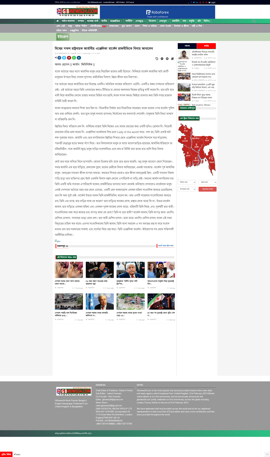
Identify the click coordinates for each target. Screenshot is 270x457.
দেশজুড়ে (139, 21)
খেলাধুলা (163, 21)
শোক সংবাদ (165, 26)
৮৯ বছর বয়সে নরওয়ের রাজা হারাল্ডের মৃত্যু (96, 282)
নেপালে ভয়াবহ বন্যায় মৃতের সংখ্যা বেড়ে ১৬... (129, 314)
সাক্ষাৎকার (113, 26)
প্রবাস (137, 26)
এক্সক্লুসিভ (74, 30)
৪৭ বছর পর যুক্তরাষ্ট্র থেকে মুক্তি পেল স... (161, 314)
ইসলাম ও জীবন (181, 26)
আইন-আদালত (68, 21)
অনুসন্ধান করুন (207, 189)
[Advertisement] (115, 350)
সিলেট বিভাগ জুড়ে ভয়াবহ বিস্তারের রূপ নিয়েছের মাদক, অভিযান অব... (202, 98)
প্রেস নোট (60, 26)
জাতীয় (104, 21)
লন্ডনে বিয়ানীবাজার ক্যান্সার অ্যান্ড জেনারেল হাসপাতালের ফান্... (203, 75)
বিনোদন (152, 21)
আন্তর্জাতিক (115, 21)
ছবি (199, 21)
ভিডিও (207, 21)
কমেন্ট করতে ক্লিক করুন (166, 246)
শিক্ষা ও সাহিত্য (150, 26)
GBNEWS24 (62, 53)
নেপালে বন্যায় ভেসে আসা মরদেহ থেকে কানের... (67, 282)
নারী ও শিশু (197, 26)
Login (212, 2)
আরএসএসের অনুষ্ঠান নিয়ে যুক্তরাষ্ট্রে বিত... (161, 282)
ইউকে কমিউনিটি (89, 30)
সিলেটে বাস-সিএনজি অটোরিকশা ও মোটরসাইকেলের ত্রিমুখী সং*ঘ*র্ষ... (203, 65)
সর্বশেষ (187, 46)
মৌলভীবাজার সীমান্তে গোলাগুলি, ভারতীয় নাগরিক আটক (203, 53)
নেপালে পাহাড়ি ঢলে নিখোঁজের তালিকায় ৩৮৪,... (66, 314)
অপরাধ (81, 21)
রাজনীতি (175, 21)
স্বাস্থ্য (70, 26)
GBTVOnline (120, 2)
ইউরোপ (63, 37)
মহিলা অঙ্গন (61, 30)
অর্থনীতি (128, 21)
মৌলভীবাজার (98, 26)
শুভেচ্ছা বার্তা (92, 21)
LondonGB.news (109, 2)
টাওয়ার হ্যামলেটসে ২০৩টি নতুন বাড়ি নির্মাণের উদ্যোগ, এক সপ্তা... (203, 86)
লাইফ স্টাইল (81, 26)
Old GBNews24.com (95, 2)
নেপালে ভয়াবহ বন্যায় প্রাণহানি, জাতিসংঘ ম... (97, 314)
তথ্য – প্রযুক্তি (188, 21)
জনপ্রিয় (206, 46)
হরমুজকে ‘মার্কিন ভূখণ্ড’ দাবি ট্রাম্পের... (127, 282)
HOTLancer (130, 2)
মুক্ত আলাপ (127, 26)
